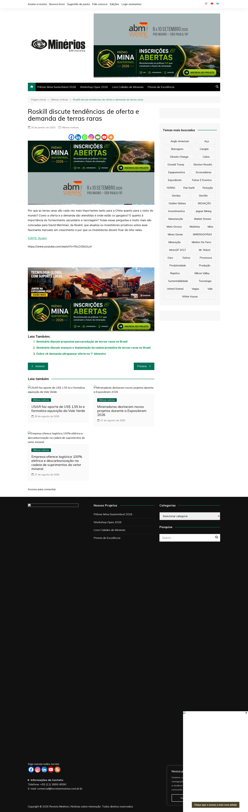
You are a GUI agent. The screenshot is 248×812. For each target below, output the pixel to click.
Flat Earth (189, 187)
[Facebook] (71, 137)
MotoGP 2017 (177, 250)
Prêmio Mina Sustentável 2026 (56, 87)
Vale (210, 288)
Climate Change (179, 156)
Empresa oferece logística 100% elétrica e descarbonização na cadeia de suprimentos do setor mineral (56, 462)
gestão (203, 195)
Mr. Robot (204, 250)
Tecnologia (205, 281)
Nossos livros (57, 4)
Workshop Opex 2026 (94, 87)
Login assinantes (131, 4)
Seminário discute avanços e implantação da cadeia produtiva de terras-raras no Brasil (93, 347)
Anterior (40, 366)
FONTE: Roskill (37, 238)
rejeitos (175, 273)
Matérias (194, 226)
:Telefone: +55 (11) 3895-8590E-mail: (55, 784)
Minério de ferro (201, 242)
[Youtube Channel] (51, 769)
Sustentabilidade (178, 281)
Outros (186, 257)
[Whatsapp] (85, 137)
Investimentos (176, 211)
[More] (111, 137)
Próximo (142, 366)
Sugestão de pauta (78, 4)
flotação (207, 187)
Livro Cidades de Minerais (128, 87)
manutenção (175, 218)
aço (206, 141)
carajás (204, 149)
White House (190, 296)
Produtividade (177, 265)
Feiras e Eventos (202, 180)
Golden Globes (177, 203)
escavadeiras (203, 172)
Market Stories (202, 218)
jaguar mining (203, 211)
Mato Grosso (174, 226)
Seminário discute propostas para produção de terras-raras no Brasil (81, 341)
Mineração (174, 242)
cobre (206, 156)
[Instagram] (91, 137)
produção (204, 265)
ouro (170, 257)
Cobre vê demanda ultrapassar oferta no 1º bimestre (71, 353)
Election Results (203, 164)
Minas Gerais (175, 234)
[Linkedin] (78, 137)
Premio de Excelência (161, 87)
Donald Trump (176, 164)
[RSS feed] (57, 769)
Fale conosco (99, 4)
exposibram (175, 180)
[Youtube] (104, 137)
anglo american (180, 141)
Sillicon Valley (202, 273)
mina (210, 226)
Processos (206, 257)
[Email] (98, 137)
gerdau (176, 195)
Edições (114, 4)
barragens (177, 149)
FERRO (171, 187)
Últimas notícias (70, 127)
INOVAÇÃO (204, 203)
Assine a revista (37, 4)
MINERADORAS (202, 234)
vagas (195, 288)
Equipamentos (176, 172)
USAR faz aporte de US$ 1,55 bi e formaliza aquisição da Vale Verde (58, 408)
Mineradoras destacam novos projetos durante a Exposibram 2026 (121, 410)
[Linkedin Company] (44, 769)
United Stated (175, 288)
